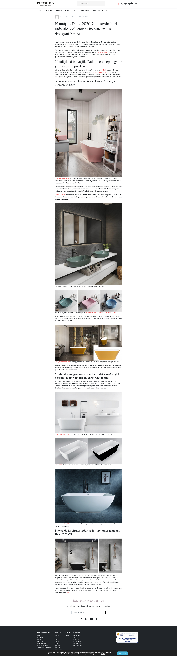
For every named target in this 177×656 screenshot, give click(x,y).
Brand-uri (76, 639)
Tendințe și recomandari (44, 647)
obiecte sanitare (101, 52)
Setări (103, 654)
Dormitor (40, 641)
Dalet (105, 70)
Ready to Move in (42, 643)
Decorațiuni (58, 649)
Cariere (75, 637)
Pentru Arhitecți (77, 641)
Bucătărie (40, 637)
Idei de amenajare (45, 10)
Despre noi (76, 635)
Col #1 (67, 635)
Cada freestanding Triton (63, 524)
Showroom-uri (77, 645)
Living (39, 639)
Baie (38, 635)
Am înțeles (122, 653)
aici (67, 592)
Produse (58, 10)
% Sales (105, 10)
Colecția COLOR (60, 195)
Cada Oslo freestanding (62, 178)
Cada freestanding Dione (63, 434)
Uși (56, 637)
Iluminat (57, 647)
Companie (95, 10)
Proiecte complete (42, 645)
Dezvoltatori (77, 643)
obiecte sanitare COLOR (99, 72)
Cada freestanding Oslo (62, 362)
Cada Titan (58, 465)
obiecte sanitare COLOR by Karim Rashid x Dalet (100, 313)
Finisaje (57, 635)
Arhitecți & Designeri (81, 10)
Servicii (67, 10)
